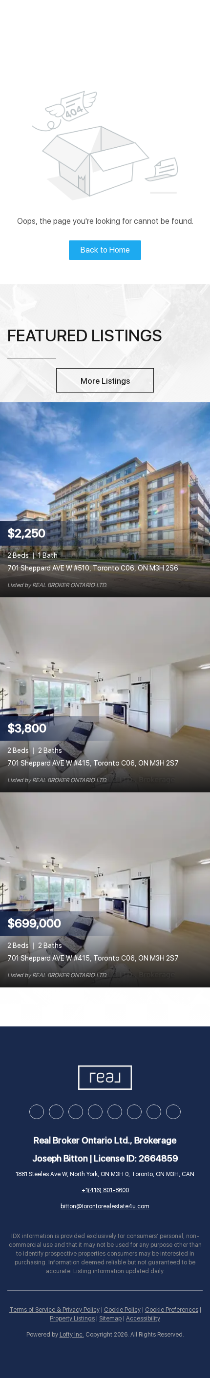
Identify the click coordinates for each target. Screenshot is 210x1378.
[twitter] (75, 1111)
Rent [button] (138, 21)
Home (30, 21)
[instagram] (95, 1111)
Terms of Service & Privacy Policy (54, 1309)
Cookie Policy (122, 1309)
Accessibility (143, 1318)
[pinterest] (154, 1111)
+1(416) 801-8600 (105, 1190)
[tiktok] (134, 1111)
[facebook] (36, 1111)
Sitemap (110, 1318)
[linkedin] (56, 1111)
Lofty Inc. (72, 1334)
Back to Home (105, 250)
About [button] (181, 21)
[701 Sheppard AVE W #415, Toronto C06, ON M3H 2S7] (105, 694)
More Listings (105, 381)
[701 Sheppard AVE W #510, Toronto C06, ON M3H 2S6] (105, 499)
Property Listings (72, 1318)
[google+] (173, 1111)
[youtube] (114, 1111)
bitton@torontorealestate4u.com (105, 1206)
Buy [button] (67, 21)
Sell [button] (101, 21)
